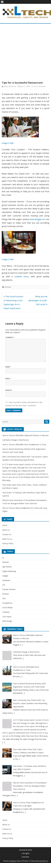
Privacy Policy (7, 543)
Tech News (6, 616)
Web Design (7, 621)
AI (3, 558)
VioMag (11, 861)
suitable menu (21, 276)
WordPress (44, 861)
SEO (4, 598)
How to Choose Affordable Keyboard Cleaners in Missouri (25, 435)
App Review (7, 566)
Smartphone (7, 603)
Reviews (8, 287)
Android (5, 562)
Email (8, 378)
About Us (6, 530)
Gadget (5, 576)
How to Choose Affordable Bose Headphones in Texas (24, 444)
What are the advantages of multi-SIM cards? (37, 300)
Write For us (7, 539)
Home (4, 525)
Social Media (7, 607)
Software (6, 612)
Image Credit (8, 143)
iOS (3, 585)
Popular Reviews (9, 589)
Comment (10, 337)
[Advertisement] (25, 52)
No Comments (40, 86)
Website (8, 390)
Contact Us (6, 534)
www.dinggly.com (38, 219)
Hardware (6, 580)
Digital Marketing (9, 571)
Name (8, 367)
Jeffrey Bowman (9, 86)
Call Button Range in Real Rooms (15, 440)
